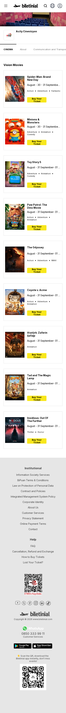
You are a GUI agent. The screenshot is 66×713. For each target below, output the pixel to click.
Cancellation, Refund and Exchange (33, 551)
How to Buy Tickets (33, 556)
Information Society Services (33, 474)
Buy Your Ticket (37, 99)
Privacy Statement (33, 518)
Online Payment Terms (33, 523)
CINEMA (8, 49)
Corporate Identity (33, 501)
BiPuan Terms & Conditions (33, 480)
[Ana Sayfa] (25, 6)
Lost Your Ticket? (33, 562)
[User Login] (59, 6)
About (23, 49)
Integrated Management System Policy (33, 496)
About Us (33, 507)
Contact (33, 529)
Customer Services (33, 512)
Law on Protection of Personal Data (33, 485)
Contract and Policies (33, 491)
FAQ (33, 546)
